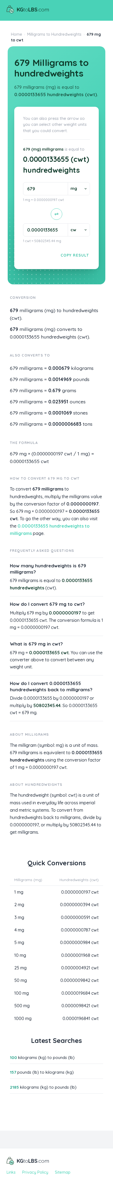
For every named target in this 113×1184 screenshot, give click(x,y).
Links (11, 1172)
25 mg (20, 967)
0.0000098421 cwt (80, 1005)
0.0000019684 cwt (80, 993)
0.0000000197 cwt (80, 892)
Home (16, 34)
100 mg (21, 993)
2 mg (19, 904)
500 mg (22, 1005)
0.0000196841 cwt (81, 1018)
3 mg (19, 917)
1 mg (18, 892)
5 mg (19, 942)
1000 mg (23, 1018)
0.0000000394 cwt (79, 904)
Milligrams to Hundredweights (54, 34)
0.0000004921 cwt (80, 967)
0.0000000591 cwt (80, 917)
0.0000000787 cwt (80, 930)
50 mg (20, 980)
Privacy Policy (35, 1172)
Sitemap (62, 1172)
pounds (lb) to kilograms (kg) (42, 1072)
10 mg (20, 955)
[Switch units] (56, 214)
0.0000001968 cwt (80, 955)
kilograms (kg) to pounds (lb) (42, 1057)
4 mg (19, 930)
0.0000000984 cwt (79, 942)
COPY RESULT (75, 255)
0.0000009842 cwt (79, 980)
